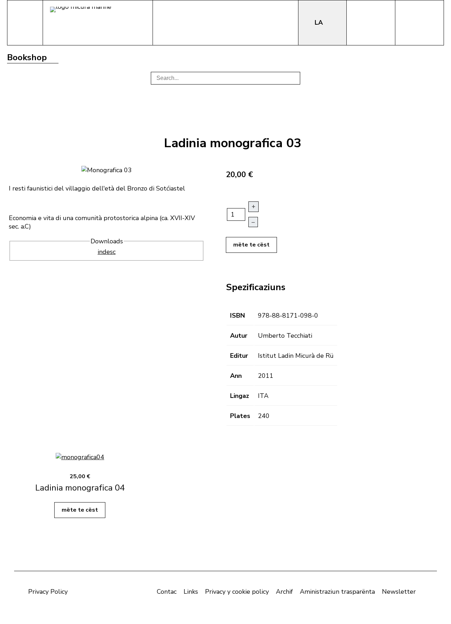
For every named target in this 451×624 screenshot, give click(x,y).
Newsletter (399, 591)
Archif (284, 591)
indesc (107, 252)
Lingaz (239, 396)
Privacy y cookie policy (237, 591)
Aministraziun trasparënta (337, 591)
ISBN (237, 315)
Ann (236, 376)
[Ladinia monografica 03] (106, 169)
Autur (238, 335)
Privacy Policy (48, 591)
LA (320, 22)
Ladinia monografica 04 (80, 487)
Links (191, 591)
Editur (239, 355)
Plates (240, 416)
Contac (167, 591)
